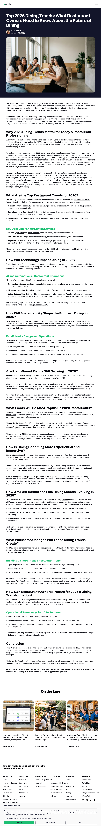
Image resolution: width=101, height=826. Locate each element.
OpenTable (19, 233)
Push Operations (26, 581)
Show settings (50, 822)
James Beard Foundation (29, 423)
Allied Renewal (34, 233)
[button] (96, 4)
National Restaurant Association (41, 108)
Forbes (65, 500)
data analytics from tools (23, 572)
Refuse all (82, 822)
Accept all (18, 822)
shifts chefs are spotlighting (55, 153)
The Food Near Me (78, 376)
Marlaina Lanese (17, 31)
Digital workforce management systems (42, 294)
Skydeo (39, 267)
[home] (7, 4)
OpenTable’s (69, 455)
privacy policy (46, 818)
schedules (10, 267)
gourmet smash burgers (30, 417)
